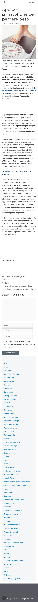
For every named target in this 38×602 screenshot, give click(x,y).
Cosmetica (8, 410)
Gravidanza (8, 457)
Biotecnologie (9, 378)
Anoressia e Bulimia (11, 374)
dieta (6, 283)
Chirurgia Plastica (10, 399)
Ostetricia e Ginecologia (13, 510)
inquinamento (9, 467)
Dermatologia (9, 414)
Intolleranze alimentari (12, 471)
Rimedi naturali (9, 546)
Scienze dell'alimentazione (14, 561)
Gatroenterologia (10, 449)
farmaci (6, 439)
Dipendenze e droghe (12, 421)
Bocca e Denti (9, 381)
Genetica (7, 453)
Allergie (6, 367)
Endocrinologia (9, 435)
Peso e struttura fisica (12, 525)
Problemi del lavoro (11, 528)
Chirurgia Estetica (10, 396)
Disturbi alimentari (10, 428)
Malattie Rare (9, 478)
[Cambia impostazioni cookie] (4, 598)
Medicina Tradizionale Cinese (15, 485)
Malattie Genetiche (11, 475)
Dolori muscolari (10, 432)
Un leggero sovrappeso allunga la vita (19, 289)
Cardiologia (8, 388)
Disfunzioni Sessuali (11, 424)
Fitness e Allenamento (12, 442)
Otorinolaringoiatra (11, 514)
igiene (6, 460)
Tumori (6, 568)
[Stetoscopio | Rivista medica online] (4, 2)
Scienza (7, 557)
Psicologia (7, 539)
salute (6, 550)
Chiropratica (8, 392)
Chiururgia (7, 403)
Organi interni (9, 503)
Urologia (7, 575)
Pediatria (7, 521)
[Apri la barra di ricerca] (22, 2)
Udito (5, 571)
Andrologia (8, 371)
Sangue (6, 553)
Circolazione (8, 406)
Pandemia (7, 518)
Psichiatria (8, 535)
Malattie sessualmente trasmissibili (17, 482)
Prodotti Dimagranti (11, 532)
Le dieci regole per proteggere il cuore (19, 286)
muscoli (6, 489)
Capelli (6, 385)
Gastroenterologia (10, 446)
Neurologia (8, 492)
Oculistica (7, 496)
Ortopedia (7, 507)
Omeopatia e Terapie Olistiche (15, 500)
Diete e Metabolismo (12, 277)
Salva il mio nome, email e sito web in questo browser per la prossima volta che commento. (20, 344)
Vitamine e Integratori (12, 579)
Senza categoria (10, 564)
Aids (5, 363)
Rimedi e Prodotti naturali (13, 543)
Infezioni (7, 464)
